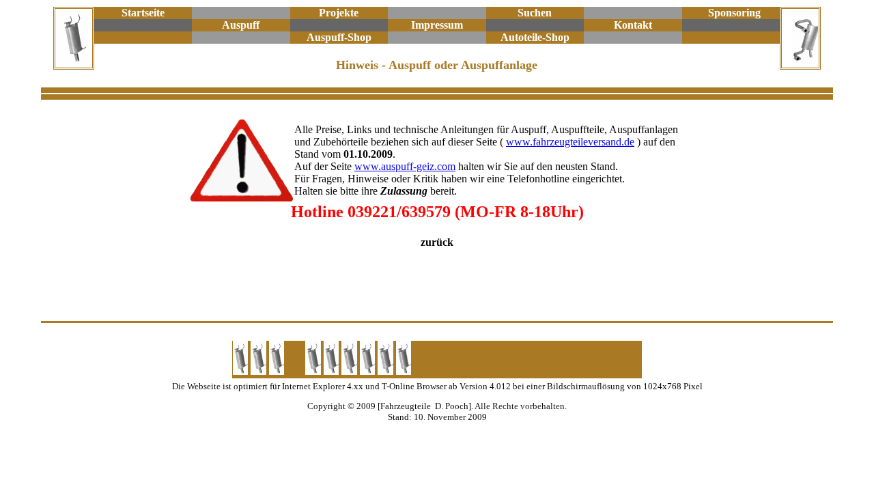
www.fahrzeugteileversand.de (570, 142)
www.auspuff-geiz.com (404, 166)
